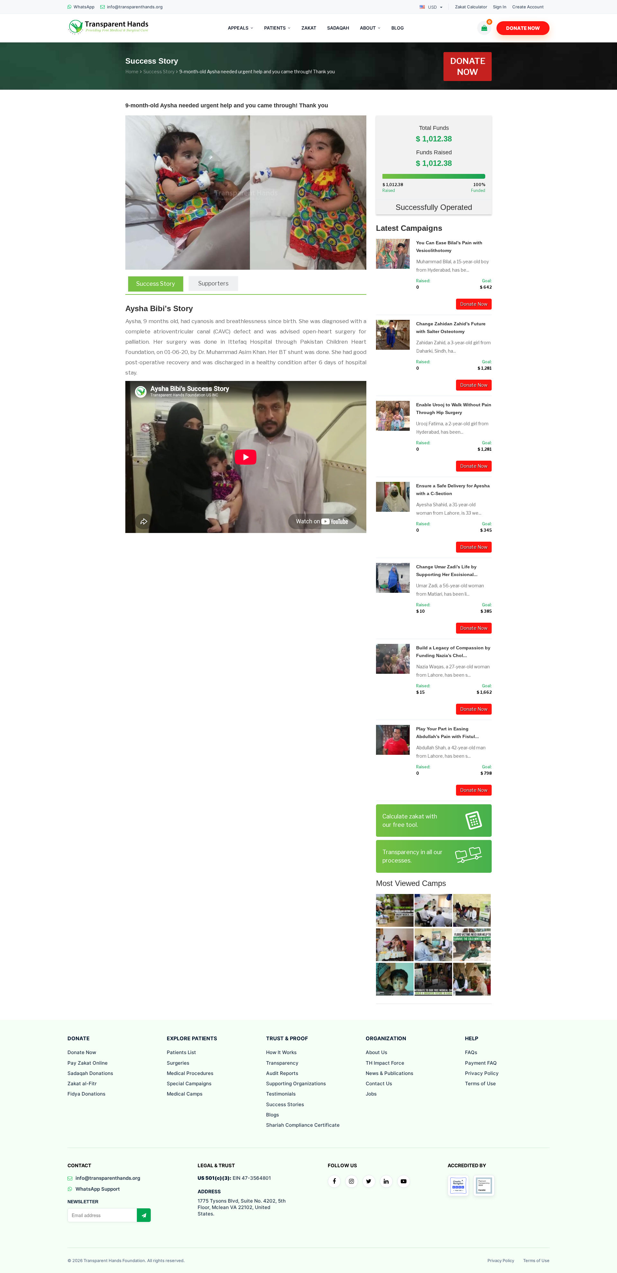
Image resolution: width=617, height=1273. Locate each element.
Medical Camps (184, 1094)
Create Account (528, 7)
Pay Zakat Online (87, 1063)
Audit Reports (282, 1073)
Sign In (499, 7)
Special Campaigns (189, 1083)
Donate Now (523, 28)
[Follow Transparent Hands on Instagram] (351, 1181)
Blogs (272, 1115)
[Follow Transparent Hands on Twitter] (368, 1181)
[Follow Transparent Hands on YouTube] (403, 1181)
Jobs (371, 1094)
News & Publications (389, 1073)
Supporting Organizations (296, 1083)
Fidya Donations (86, 1094)
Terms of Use (480, 1083)
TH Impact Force (385, 1063)
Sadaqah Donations (90, 1073)
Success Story (158, 71)
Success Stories (285, 1104)
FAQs (471, 1052)
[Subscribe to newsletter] (144, 1215)
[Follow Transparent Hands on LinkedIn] (386, 1181)
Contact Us (379, 1083)
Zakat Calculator (471, 7)
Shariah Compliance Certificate (303, 1125)
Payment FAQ (481, 1063)
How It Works (281, 1052)
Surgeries (178, 1063)
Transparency (282, 1063)
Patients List (181, 1052)
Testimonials (281, 1094)
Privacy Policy (482, 1073)
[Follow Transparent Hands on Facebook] (334, 1181)
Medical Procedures (190, 1073)
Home (132, 71)
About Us (376, 1052)
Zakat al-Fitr (82, 1083)
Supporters (213, 283)
